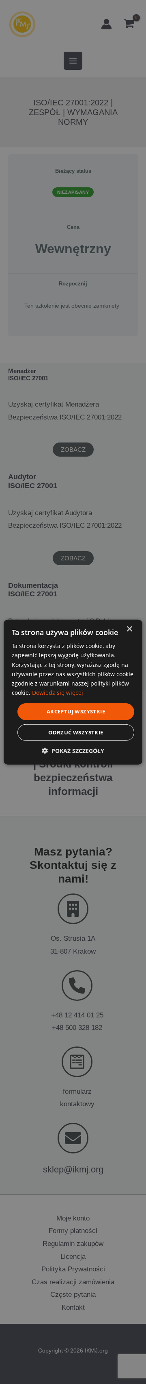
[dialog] (73, 692)
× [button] (129, 629)
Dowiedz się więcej (57, 692)
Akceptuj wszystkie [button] (76, 711)
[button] (73, 750)
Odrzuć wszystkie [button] (75, 732)
